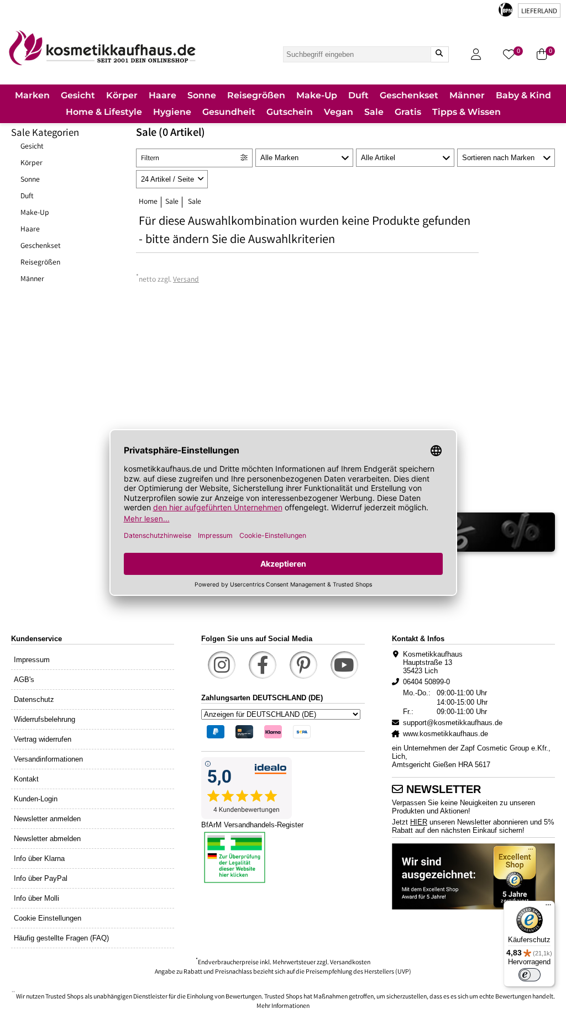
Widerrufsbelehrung (44, 719)
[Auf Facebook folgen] (262, 665)
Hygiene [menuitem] (172, 112)
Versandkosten (350, 963)
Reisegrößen (40, 262)
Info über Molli (36, 898)
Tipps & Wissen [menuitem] (466, 112)
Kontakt (26, 779)
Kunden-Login (35, 799)
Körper (31, 163)
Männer (32, 279)
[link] (102, 47)
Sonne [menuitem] (201, 95)
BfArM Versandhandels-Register (252, 825)
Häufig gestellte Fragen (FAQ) (61, 938)
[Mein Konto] (475, 54)
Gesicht (32, 146)
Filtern (150, 159)
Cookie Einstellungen (47, 918)
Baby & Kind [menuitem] (523, 95)
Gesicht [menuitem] (78, 95)
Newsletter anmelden (47, 819)
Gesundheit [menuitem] (228, 112)
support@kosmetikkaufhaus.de (452, 722)
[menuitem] (32, 96)
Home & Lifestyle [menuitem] (104, 112)
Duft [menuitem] (358, 95)
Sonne (30, 180)
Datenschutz (34, 699)
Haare (30, 229)
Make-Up (34, 213)
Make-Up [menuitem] (316, 95)
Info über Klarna (39, 858)
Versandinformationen (48, 759)
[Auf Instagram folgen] (222, 665)
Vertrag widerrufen (42, 739)
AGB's (24, 679)
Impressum (32, 660)
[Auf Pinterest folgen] (303, 665)
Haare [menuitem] (162, 95)
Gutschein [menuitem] (289, 112)
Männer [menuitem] (467, 95)
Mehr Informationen (283, 1006)
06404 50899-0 (426, 682)
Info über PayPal (40, 878)
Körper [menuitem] (122, 95)
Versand (186, 280)
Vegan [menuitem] (338, 112)
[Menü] (548, 907)
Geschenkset (40, 246)
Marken (32, 95)
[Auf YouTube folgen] (344, 665)
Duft (27, 196)
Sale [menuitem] (374, 112)
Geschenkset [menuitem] (409, 95)
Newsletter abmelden (47, 838)
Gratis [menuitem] (408, 112)
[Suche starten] (439, 54)
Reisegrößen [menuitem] (256, 95)
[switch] (529, 974)
